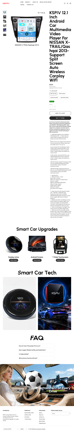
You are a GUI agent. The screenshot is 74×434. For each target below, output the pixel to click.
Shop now (60, 260)
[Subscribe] (69, 413)
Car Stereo (26, 417)
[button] (64, 3)
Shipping (51, 87)
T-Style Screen (27, 419)
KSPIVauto (34, 429)
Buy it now (60, 118)
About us (35, 2)
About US (41, 414)
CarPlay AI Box (27, 414)
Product (27, 2)
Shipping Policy (42, 423)
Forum (22, 4)
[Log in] (67, 3)
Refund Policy (42, 421)
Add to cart (60, 113)
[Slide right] (71, 248)
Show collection (53, 400)
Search (40, 412)
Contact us (30, 4)
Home (22, 2)
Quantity (50, 104)
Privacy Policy (42, 419)
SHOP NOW (14, 260)
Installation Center (45, 2)
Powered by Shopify (41, 429)
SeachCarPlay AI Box (29, 412)
